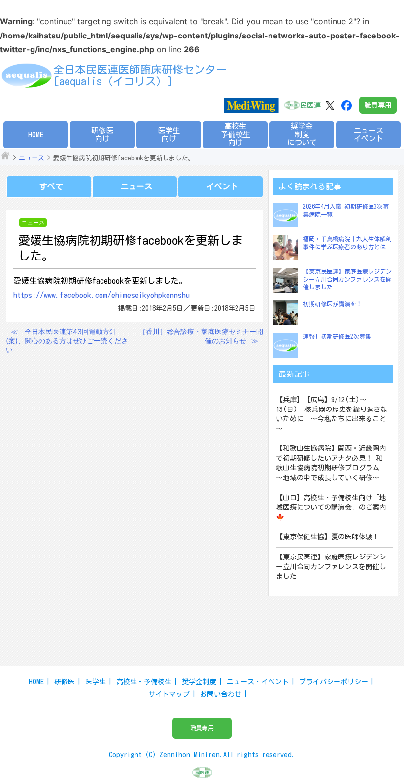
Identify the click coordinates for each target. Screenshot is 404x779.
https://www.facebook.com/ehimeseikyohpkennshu (101, 295)
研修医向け (102, 135)
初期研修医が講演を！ (332, 304)
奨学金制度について (302, 134)
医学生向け (169, 135)
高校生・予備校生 (143, 681)
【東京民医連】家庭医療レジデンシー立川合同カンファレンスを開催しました (347, 279)
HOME (36, 134)
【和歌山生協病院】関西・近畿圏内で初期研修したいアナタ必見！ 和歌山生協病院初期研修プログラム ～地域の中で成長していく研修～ (331, 463)
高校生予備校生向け (235, 134)
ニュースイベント (368, 135)
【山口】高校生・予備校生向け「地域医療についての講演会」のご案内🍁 (331, 507)
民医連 (310, 105)
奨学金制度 (199, 681)
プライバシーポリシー (333, 681)
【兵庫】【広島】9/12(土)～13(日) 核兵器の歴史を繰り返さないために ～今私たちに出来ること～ (331, 414)
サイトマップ (169, 694)
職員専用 (378, 105)
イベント (222, 186)
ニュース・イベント (258, 681)
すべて (51, 186)
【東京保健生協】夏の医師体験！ (327, 536)
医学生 (95, 681)
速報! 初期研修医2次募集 (337, 336)
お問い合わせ (220, 694)
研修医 (64, 681)
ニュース (31, 158)
